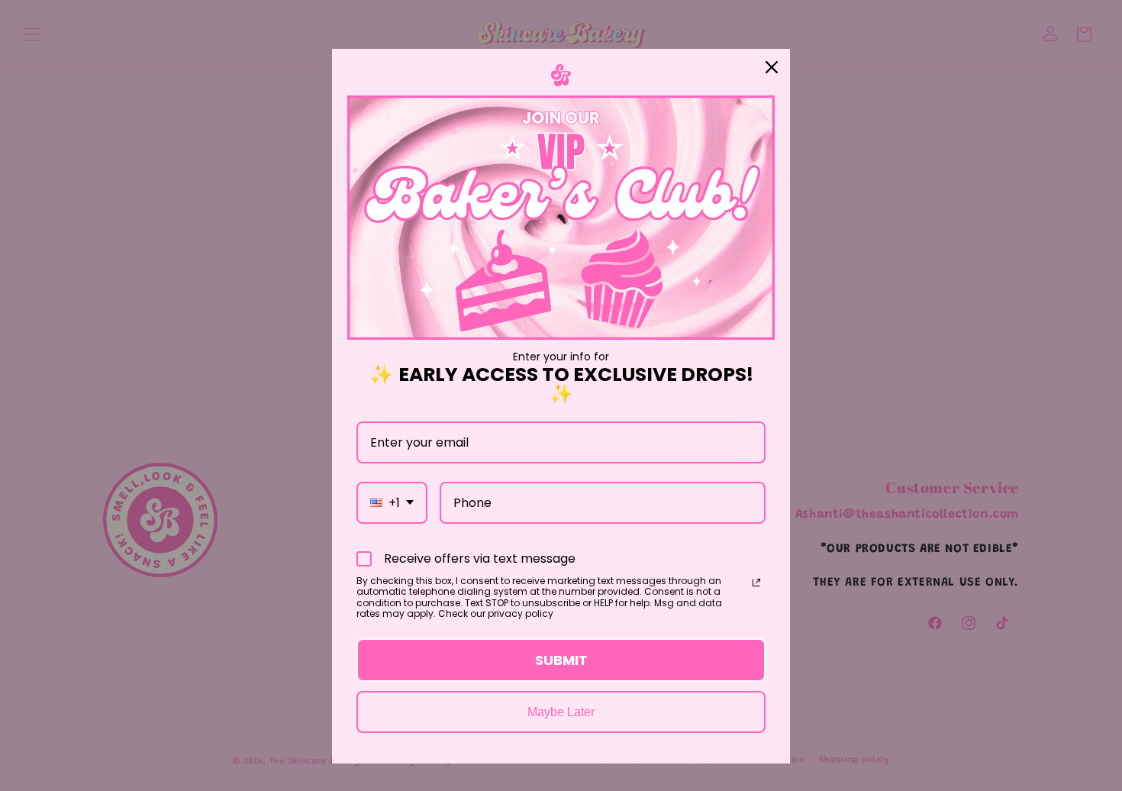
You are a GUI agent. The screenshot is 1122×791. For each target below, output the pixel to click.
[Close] (771, 67)
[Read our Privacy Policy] (756, 582)
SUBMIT (561, 660)
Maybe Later (561, 711)
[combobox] (391, 503)
